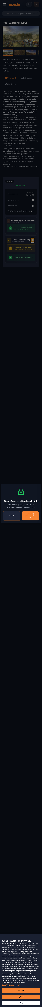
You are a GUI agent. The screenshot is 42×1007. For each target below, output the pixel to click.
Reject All (21, 997)
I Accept (21, 990)
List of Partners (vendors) (11, 985)
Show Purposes (21, 1003)
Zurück (11, 516)
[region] (21, 970)
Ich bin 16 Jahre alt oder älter (30, 516)
